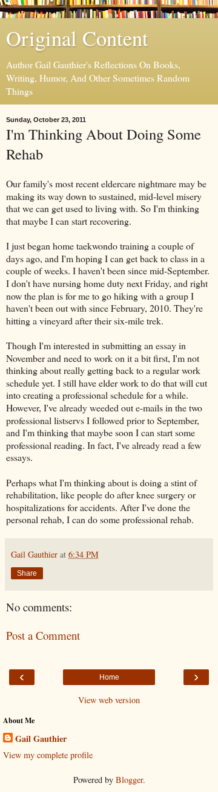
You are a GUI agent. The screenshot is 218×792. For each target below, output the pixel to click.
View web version (109, 700)
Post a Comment (43, 635)
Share (27, 573)
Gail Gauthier (41, 739)
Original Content (77, 38)
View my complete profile (48, 755)
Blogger (129, 779)
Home (109, 677)
